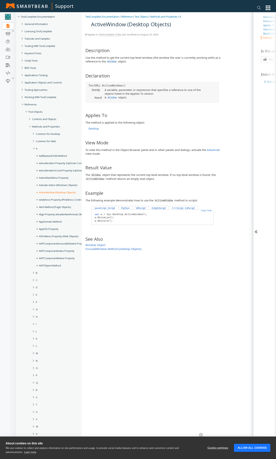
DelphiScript (159, 208)
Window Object (95, 245)
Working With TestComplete (40, 97)
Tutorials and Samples (37, 38)
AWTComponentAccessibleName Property (63, 243)
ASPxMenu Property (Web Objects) (58, 236)
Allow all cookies (252, 447)
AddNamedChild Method (53, 156)
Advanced (213, 150)
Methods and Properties (46, 126)
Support (64, 6)
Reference (31, 104)
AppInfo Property (48, 229)
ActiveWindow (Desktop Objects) (57, 192)
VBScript (141, 208)
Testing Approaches (36, 90)
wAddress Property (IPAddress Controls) (62, 199)
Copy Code (206, 210)
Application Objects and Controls (43, 82)
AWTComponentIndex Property (56, 251)
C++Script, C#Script (183, 208)
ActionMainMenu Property (54, 177)
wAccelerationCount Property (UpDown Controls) (66, 170)
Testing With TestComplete (40, 46)
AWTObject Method (50, 265)
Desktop (93, 128)
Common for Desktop (48, 134)
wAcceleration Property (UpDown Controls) (63, 163)
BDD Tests (30, 68)
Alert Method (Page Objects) (55, 207)
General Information (36, 24)
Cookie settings (217, 447)
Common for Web (46, 141)
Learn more (30, 452)
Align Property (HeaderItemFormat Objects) (63, 214)
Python (125, 208)
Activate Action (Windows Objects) (58, 185)
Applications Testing (36, 75)
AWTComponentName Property (57, 258)
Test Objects (35, 111)
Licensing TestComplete (38, 31)
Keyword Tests (33, 53)
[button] (268, 8)
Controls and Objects (44, 119)
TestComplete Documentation (38, 16)
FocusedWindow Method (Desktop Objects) (113, 249)
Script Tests (31, 60)
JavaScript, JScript (105, 208)
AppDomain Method (50, 221)
